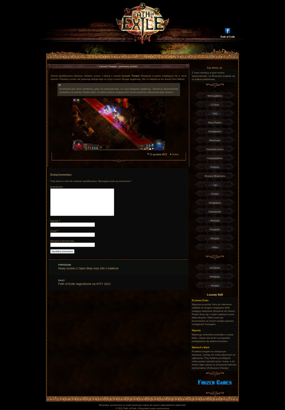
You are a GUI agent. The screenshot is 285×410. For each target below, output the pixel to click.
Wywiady (215, 220)
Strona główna (214, 95)
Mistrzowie (214, 140)
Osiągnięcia (215, 202)
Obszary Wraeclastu (214, 176)
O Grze (215, 104)
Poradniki (215, 229)
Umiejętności (215, 131)
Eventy (214, 193)
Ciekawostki (215, 211)
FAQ (215, 113)
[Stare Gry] (215, 382)
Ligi (215, 185)
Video (215, 247)
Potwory (215, 167)
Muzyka (215, 238)
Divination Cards (214, 149)
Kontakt (215, 285)
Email (54, 230)
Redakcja (215, 276)
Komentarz (56, 186)
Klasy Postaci (215, 122)
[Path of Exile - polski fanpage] (227, 30)
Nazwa (55, 220)
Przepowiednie (214, 158)
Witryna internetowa (62, 240)
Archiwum (215, 267)
